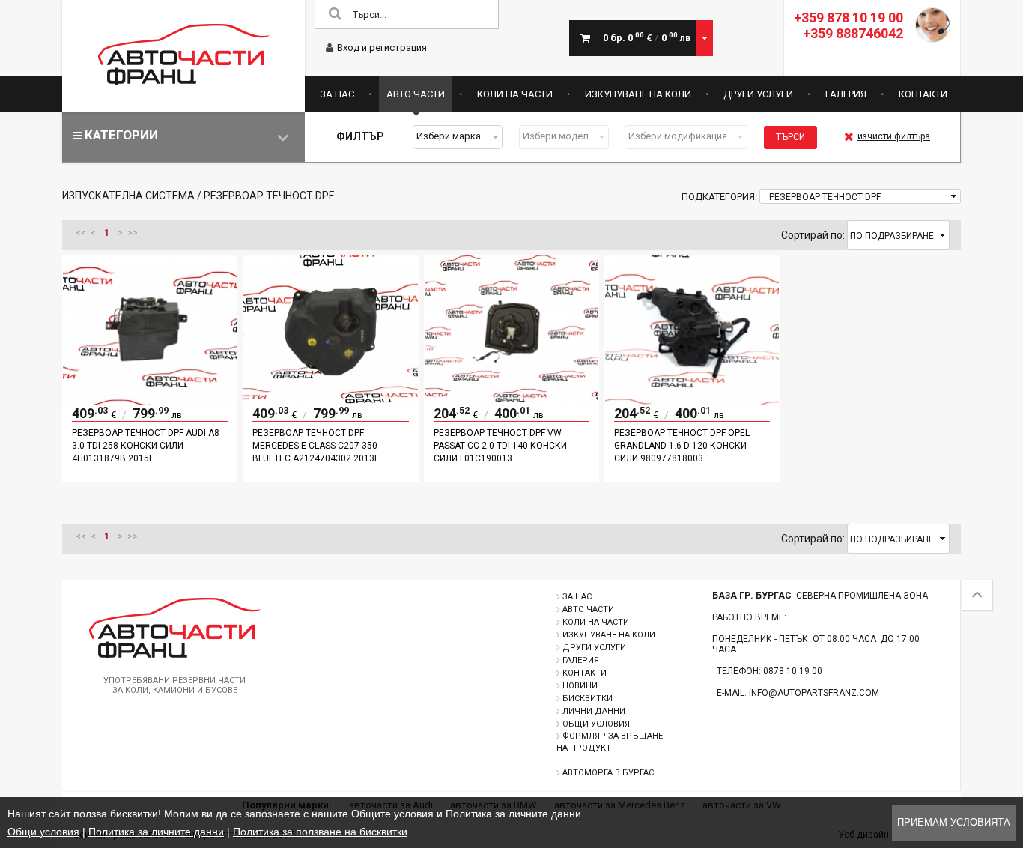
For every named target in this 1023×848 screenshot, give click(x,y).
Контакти (923, 94)
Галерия (845, 94)
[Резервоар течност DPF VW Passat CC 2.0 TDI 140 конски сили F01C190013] (511, 401)
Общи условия (596, 724)
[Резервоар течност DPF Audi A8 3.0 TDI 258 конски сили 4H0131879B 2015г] (150, 401)
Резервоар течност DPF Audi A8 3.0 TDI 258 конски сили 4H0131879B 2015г (145, 446)
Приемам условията (953, 822)
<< (81, 233)
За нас (337, 94)
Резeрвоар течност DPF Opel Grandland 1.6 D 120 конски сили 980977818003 (682, 446)
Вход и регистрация (382, 47)
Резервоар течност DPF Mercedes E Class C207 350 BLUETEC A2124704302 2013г (315, 446)
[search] (334, 14)
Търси (790, 137)
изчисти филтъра (893, 136)
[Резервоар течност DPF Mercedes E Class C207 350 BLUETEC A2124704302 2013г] (330, 401)
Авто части (415, 94)
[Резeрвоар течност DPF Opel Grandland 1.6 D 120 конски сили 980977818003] (692, 401)
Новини (580, 686)
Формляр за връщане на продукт (609, 742)
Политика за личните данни (156, 832)
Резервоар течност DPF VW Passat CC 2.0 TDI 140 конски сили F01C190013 (500, 446)
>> (132, 233)
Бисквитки (587, 698)
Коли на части (515, 94)
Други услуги (758, 94)
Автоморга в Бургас (608, 773)
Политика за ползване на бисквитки (320, 832)
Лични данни (593, 711)
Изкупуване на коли (638, 94)
